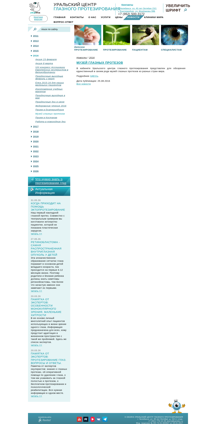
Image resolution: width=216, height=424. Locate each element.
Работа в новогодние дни (50, 122)
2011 (35, 36)
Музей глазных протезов (50, 114)
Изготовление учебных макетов (49, 90)
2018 (36, 131)
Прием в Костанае (46, 118)
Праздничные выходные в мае (50, 96)
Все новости (83, 84)
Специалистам (171, 50)
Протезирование (115, 50)
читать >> (36, 234)
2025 (36, 166)
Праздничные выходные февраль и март (49, 77)
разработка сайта (44, 417)
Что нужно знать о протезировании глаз (50, 181)
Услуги (105, 17)
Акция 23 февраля (46, 59)
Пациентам (140, 50)
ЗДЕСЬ (94, 76)
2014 (36, 46)
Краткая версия (38, 18)
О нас (92, 17)
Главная (60, 17)
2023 (36, 156)
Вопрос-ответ (63, 22)
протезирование (86, 48)
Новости (133, 17)
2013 (36, 41)
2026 (36, 171)
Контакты (127, 5)
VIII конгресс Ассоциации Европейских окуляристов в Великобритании (51, 70)
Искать (34, 29)
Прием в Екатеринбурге (49, 110)
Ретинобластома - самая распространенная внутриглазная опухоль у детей (46, 248)
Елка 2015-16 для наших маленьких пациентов (49, 84)
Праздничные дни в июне (49, 102)
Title (34, 8)
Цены (119, 17)
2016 (36, 56)
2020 (36, 141)
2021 (36, 146)
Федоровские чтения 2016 (50, 106)
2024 (36, 161)
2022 (36, 151)
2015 (36, 51)
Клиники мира (154, 17)
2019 (36, 136)
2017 (36, 126)
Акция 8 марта (44, 63)
